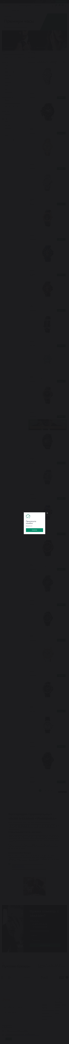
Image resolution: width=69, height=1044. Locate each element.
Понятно (34, 530)
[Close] (47, 513)
